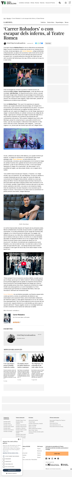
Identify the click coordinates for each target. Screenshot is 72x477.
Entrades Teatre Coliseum (19, 422)
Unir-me (57, 453)
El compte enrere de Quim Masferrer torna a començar (24, 365)
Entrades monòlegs (8, 431)
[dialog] (11, 457)
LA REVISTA (8, 22)
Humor (39, 453)
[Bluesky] (49, 458)
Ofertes (32, 2)
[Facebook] (46, 458)
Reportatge (48, 43)
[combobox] (61, 3)
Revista (37, 2)
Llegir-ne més (5, 451)
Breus (66, 22)
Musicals (39, 451)
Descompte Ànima (54, 423)
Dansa (38, 457)
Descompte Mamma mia (55, 424)
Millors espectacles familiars (35, 428)
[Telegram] (58, 458)
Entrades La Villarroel (20, 428)
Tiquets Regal (32, 422)
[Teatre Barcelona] (8, 2)
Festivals (42, 2)
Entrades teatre (7, 421)
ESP (70, 3)
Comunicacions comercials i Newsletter (27, 459)
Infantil (39, 455)
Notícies (43, 22)
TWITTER (39, 334)
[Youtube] (55, 458)
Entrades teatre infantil (9, 426)
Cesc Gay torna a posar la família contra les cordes (9, 365)
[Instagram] (52, 458)
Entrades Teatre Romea (21, 426)
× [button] (20, 439)
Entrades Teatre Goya (21, 436)
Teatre (38, 448)
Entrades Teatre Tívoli (21, 420)
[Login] (66, 3)
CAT (70, 2)
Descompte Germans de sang (56, 426)
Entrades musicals (8, 424)
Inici (5, 18)
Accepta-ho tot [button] (12, 470)
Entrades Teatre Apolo (21, 434)
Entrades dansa (7, 423)
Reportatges (59, 22)
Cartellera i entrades (24, 2)
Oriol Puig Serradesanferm (16, 43)
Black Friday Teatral (33, 430)
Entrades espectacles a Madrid (36, 423)
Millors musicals (32, 426)
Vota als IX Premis (50, 2)
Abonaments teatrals (33, 420)
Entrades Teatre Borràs (21, 424)
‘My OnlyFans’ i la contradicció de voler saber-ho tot (37, 365)
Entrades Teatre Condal (21, 429)
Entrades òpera (7, 428)
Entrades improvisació (9, 429)
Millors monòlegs (32, 425)
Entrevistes (50, 22)
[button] (12, 453)
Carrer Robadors (8, 294)
